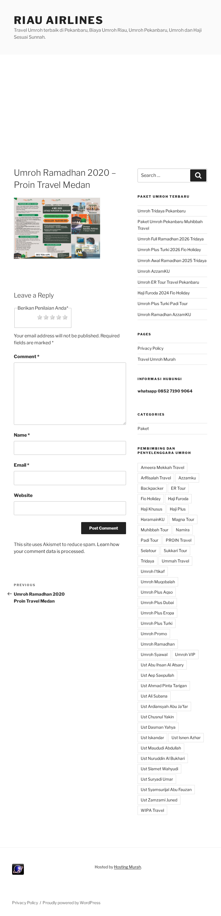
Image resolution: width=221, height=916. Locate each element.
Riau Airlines (58, 20)
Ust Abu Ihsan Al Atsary (162, 664)
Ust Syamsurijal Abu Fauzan (166, 789)
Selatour (148, 550)
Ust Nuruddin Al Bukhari (163, 758)
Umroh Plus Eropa (157, 612)
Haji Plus (178, 508)
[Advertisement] (110, 97)
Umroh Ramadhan (158, 644)
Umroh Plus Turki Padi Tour (163, 303)
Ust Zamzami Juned (159, 799)
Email (21, 465)
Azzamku (187, 477)
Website (23, 495)
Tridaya (147, 560)
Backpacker (152, 488)
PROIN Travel (178, 540)
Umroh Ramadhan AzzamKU (164, 314)
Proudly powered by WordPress (71, 902)
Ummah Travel (175, 560)
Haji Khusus (151, 508)
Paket (143, 428)
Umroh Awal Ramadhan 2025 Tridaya (172, 260)
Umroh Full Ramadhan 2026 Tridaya (171, 238)
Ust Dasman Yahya (158, 727)
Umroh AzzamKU (154, 271)
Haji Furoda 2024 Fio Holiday (164, 292)
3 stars (52, 317)
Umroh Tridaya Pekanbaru (162, 210)
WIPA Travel (152, 810)
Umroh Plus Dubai (157, 602)
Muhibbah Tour (154, 529)
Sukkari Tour (175, 550)
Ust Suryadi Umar (157, 779)
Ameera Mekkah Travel (162, 467)
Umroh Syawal (154, 654)
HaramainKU (153, 519)
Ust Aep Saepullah (157, 675)
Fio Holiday (151, 498)
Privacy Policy (150, 348)
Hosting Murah (127, 866)
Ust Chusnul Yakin (157, 716)
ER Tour (178, 488)
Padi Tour (149, 540)
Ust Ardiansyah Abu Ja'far (164, 706)
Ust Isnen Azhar (186, 737)
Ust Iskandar (152, 737)
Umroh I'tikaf (153, 571)
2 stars (46, 317)
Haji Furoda (178, 498)
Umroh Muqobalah (158, 581)
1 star (40, 317)
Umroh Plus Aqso (157, 592)
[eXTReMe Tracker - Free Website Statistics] (18, 873)
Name (22, 435)
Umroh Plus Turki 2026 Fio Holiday (169, 249)
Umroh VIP (185, 654)
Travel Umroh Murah (157, 359)
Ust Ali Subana (154, 695)
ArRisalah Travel (156, 477)
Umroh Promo (154, 633)
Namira (183, 529)
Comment (26, 356)
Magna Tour (183, 519)
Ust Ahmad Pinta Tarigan (164, 685)
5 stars (65, 317)
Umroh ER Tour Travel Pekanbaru (168, 282)
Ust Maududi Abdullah (161, 747)
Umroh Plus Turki (156, 623)
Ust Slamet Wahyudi (159, 768)
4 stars (59, 317)
